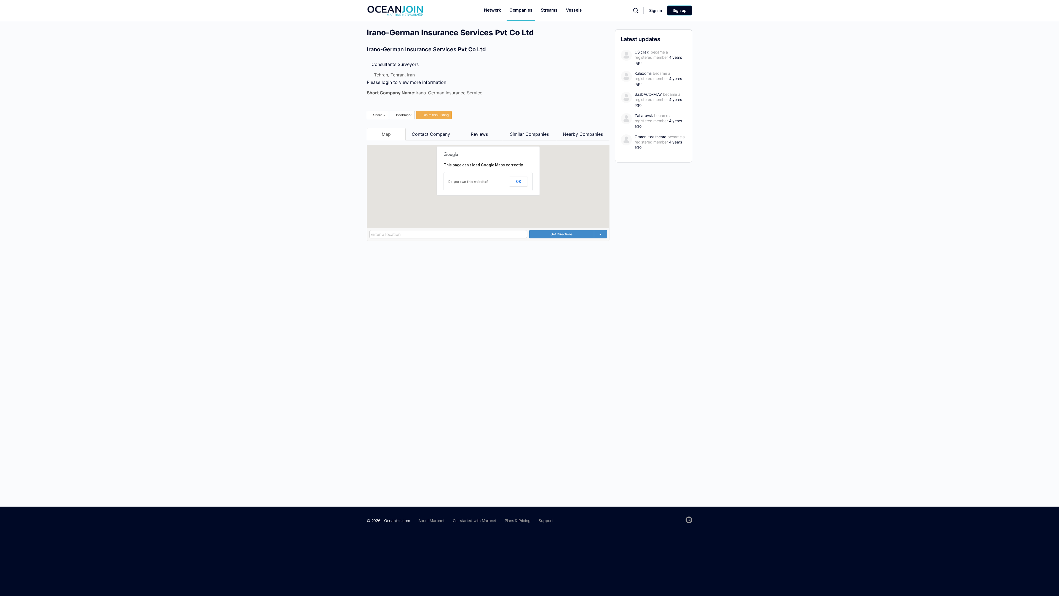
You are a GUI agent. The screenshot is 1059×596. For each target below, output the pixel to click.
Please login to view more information (406, 82)
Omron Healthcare (650, 136)
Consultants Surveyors (394, 64)
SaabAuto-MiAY (648, 94)
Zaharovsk (644, 115)
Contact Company (431, 134)
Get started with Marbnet (474, 520)
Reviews (479, 134)
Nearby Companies (583, 134)
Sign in (655, 10)
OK (518, 181)
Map (386, 134)
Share (377, 115)
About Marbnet (431, 520)
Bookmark (403, 115)
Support (546, 520)
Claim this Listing (435, 115)
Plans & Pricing (517, 520)
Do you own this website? (468, 182)
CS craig (642, 52)
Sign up (679, 10)
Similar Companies (529, 134)
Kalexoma (643, 73)
